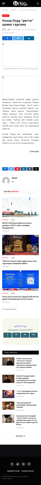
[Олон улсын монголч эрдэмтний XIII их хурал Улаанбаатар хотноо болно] (20, 280)
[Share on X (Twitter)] (18, 38)
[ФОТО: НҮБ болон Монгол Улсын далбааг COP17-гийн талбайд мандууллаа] (20, 207)
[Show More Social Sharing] (37, 38)
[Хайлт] (38, 3)
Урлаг (9, 29)
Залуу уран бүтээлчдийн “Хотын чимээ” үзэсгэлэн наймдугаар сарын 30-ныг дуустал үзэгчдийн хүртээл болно (27, 420)
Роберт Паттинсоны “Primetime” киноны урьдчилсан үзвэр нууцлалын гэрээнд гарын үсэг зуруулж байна (26, 363)
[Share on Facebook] (7, 38)
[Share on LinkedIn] (29, 38)
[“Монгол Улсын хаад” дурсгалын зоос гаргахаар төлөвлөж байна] (20, 245)
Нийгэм (5, 15)
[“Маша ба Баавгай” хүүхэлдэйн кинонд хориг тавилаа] (8, 406)
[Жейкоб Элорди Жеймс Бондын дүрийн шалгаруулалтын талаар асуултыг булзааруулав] (8, 379)
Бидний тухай (13, 471)
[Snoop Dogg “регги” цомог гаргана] (20, 55)
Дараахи (19, 436)
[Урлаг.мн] (20, 3)
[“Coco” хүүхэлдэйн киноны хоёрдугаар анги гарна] (8, 394)
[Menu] (3, 3)
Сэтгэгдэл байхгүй (30, 29)
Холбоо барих (28, 471)
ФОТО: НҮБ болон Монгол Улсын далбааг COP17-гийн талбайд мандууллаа (17, 225)
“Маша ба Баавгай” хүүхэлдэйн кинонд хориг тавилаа (26, 405)
